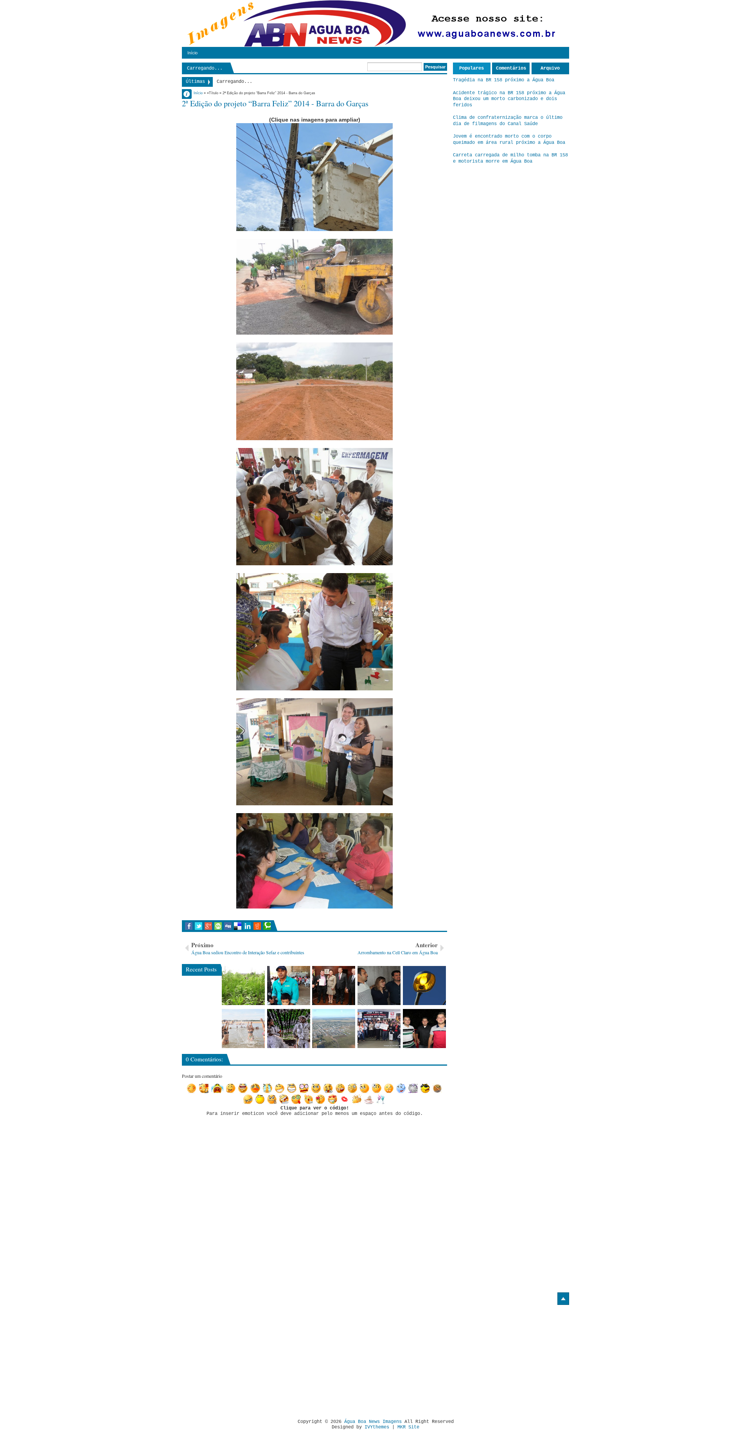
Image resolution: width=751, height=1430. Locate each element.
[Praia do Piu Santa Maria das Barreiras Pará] (243, 1028)
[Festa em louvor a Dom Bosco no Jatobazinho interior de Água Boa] (288, 985)
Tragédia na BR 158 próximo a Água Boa (503, 80)
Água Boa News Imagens (373, 1422)
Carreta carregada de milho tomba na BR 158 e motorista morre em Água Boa (510, 158)
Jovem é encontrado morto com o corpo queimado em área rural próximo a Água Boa (509, 139)
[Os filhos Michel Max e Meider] (424, 1028)
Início (192, 52)
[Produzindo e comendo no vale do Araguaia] (243, 985)
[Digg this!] (228, 926)
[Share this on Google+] (208, 926)
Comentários (511, 68)
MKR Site (408, 1427)
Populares (471, 68)
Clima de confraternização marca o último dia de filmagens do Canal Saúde (507, 121)
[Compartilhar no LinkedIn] (247, 926)
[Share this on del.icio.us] (237, 926)
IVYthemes (377, 1427)
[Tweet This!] (198, 926)
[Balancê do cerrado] (288, 1028)
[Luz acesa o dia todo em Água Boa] (424, 985)
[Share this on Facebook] (188, 926)
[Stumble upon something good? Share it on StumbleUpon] (218, 926)
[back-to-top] (563, 1298)
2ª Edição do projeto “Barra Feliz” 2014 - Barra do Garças (275, 103)
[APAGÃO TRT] (379, 1028)
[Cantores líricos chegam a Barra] (379, 985)
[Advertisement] (247, 1359)
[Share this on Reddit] (257, 926)
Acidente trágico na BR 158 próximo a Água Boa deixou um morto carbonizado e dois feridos (509, 99)
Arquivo (550, 68)
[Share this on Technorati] (267, 926)
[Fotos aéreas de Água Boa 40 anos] (333, 1028)
